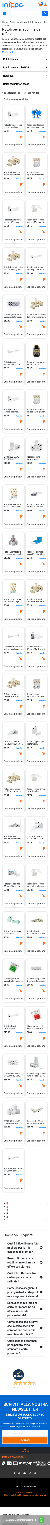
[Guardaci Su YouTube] (24, 1473)
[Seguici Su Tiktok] (30, 1473)
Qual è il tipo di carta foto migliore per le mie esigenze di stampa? (22, 1247)
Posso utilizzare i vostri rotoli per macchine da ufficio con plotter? (21, 1262)
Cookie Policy (31, 1486)
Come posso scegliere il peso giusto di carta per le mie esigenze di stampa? (23, 1292)
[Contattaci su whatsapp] (35, 1473)
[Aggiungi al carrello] (21, 137)
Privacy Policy (19, 1486)
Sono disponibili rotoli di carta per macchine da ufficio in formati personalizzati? (22, 1309)
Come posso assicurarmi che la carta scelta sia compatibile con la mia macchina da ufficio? (22, 1328)
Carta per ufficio (18, 22)
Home (5, 22)
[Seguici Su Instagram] (19, 1473)
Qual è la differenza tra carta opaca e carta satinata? (21, 1277)
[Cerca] (45, 13)
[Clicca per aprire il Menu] (5, 13)
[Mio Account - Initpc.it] (45, 5)
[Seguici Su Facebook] (14, 1473)
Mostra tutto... (9, 52)
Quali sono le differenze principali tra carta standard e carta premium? (22, 1347)
